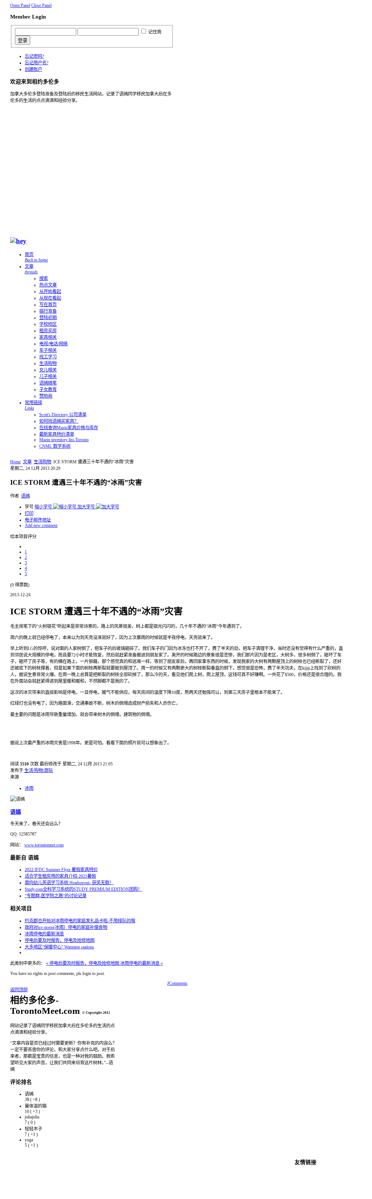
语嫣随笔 (48, 383)
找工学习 (48, 356)
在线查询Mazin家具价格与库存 (68, 427)
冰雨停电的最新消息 (44, 933)
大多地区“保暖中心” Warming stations (59, 947)
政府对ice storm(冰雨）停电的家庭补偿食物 (66, 927)
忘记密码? (34, 56)
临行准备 (48, 311)
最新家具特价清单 (56, 434)
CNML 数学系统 (54, 446)
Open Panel (20, 5)
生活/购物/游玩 (38, 770)
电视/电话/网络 (53, 343)
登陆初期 (48, 317)
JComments (177, 983)
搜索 (43, 278)
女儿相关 (48, 370)
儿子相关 (48, 376)
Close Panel (41, 5)
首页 (36, 257)
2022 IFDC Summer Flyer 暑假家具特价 (61, 869)
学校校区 (48, 324)
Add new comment (41, 525)
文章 (31, 269)
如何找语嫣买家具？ (58, 421)
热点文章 (48, 285)
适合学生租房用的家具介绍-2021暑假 (60, 876)
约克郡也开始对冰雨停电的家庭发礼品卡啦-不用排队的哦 (80, 920)
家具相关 (48, 337)
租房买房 (48, 330)
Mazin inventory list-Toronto (64, 439)
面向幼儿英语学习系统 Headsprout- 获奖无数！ (69, 882)
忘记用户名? (36, 62)
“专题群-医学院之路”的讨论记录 (55, 895)
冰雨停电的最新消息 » (141, 963)
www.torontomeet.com (44, 845)
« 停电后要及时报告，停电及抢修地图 (83, 963)
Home (15, 461)
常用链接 (33, 405)
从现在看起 (50, 298)
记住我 (154, 31)
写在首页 (48, 304)
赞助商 (45, 396)
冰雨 (29, 788)
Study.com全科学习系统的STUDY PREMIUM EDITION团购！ (83, 889)
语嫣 (25, 496)
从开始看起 (50, 291)
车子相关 (48, 350)
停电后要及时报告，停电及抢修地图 (59, 940)
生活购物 (48, 363)
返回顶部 (19, 989)
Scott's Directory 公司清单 (62, 414)
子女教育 (48, 389)
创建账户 (33, 69)
